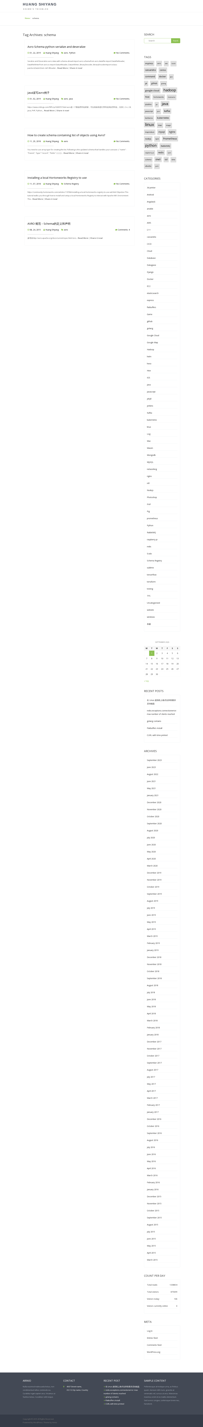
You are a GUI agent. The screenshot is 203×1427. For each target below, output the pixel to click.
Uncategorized (153, 603)
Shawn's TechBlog (36, 9)
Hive (149, 370)
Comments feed (154, 1345)
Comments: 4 (124, 229)
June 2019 (151, 915)
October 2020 (153, 816)
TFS (148, 595)
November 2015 (154, 1203)
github (154, 83)
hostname (171, 97)
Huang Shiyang (40, 4)
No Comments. (123, 52)
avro (66, 52)
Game (149, 314)
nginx (172, 131)
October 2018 (153, 971)
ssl (166, 159)
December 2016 (154, 1119)
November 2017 (154, 1048)
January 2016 (153, 1189)
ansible (150, 208)
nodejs (148, 138)
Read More (62, 68)
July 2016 (151, 1147)
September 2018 (154, 978)
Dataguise (151, 265)
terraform (151, 581)
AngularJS (151, 201)
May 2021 (151, 788)
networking (152, 469)
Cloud (149, 251)
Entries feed (152, 1338)
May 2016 (151, 1161)
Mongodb (151, 455)
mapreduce (149, 132)
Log (148, 434)
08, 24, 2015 (35, 229)
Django (150, 272)
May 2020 (151, 851)
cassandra (150, 69)
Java (71, 98)
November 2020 (154, 809)
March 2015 (152, 1260)
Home (27, 18)
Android (150, 194)
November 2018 (154, 964)
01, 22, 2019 (35, 52)
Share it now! (76, 68)
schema (148, 159)
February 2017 (153, 1105)
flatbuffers (151, 307)
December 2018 (154, 957)
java (165, 103)
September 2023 (154, 760)
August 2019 (152, 901)
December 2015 (154, 1196)
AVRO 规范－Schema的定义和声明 (48, 223)
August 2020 (152, 830)
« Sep (146, 681)
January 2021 (153, 795)
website (150, 610)
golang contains (154, 721)
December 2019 (154, 872)
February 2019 (153, 943)
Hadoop (150, 349)
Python (72, 52)
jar (157, 104)
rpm (169, 153)
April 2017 (151, 1091)
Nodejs (150, 490)
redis (161, 152)
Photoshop (152, 497)
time (173, 159)
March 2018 (152, 1020)
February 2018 (153, 1027)
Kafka (149, 412)
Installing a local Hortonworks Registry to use (57, 178)
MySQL (150, 462)
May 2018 (151, 1006)
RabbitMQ (165, 145)
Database (151, 258)
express (150, 300)
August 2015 (152, 1224)
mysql (161, 131)
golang (163, 83)
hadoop (170, 89)
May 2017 (151, 1084)
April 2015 (151, 1252)
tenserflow (151, 574)
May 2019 (151, 922)
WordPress (38, 1422)
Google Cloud (153, 335)
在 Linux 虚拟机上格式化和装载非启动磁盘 (122, 1386)
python (151, 145)
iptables (148, 104)
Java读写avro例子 (38, 93)
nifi (148, 483)
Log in (149, 1331)
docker (162, 76)
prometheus (152, 518)
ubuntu (148, 166)
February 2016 (153, 1182)
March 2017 (152, 1098)
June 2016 (151, 1154)
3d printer (151, 187)
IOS (148, 377)
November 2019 (154, 879)
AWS (149, 222)
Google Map (152, 342)
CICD (149, 244)
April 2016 (151, 1168)
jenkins (150, 405)
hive (147, 96)
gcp (171, 77)
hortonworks (159, 97)
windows (151, 617)
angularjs (149, 63)
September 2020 (154, 823)
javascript (149, 111)
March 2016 (152, 1175)
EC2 (148, 286)
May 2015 (151, 1245)
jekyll (149, 398)
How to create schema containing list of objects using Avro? (66, 135)
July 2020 (151, 837)
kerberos (149, 118)
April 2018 (151, 1013)
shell (158, 159)
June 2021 (151, 781)
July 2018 (151, 992)
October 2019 (153, 887)
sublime (150, 567)
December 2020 (154, 802)
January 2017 (153, 1112)
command (150, 76)
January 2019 (153, 950)
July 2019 (151, 908)
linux (149, 124)
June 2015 (151, 1238)
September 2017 (154, 1062)
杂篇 (149, 624)
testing (150, 588)
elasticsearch (153, 293)
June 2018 (151, 999)
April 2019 (151, 929)
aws (166, 63)
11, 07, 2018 (35, 183)
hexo (149, 363)
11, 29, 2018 (35, 141)
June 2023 (151, 767)
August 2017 (152, 1069)
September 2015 (154, 1217)
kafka (167, 111)
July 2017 (151, 1077)
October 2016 (153, 1126)
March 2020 (152, 865)
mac (160, 125)
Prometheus (170, 138)
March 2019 (152, 936)
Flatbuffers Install (154, 728)
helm (149, 356)
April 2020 (151, 858)
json (158, 111)
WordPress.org (153, 1352)
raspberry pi (149, 153)
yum (157, 166)
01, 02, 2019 (35, 98)
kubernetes (163, 117)
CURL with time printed (157, 735)
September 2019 (154, 894)
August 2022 (152, 774)
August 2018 (152, 985)
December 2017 (154, 1041)
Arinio (54, 1422)
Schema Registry (71, 183)
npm (157, 139)
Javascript (151, 391)
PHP (149, 504)
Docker (150, 279)
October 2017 (153, 1055)
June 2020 (151, 844)
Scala (149, 553)
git (146, 83)
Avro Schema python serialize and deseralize (56, 47)
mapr (168, 125)
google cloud (152, 90)
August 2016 (152, 1140)
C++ (149, 230)
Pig (148, 511)
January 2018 (153, 1034)
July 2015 (151, 1231)
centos (163, 70)
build (173, 63)
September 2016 (154, 1133)
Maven (150, 448)
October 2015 (153, 1210)
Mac (149, 441)
